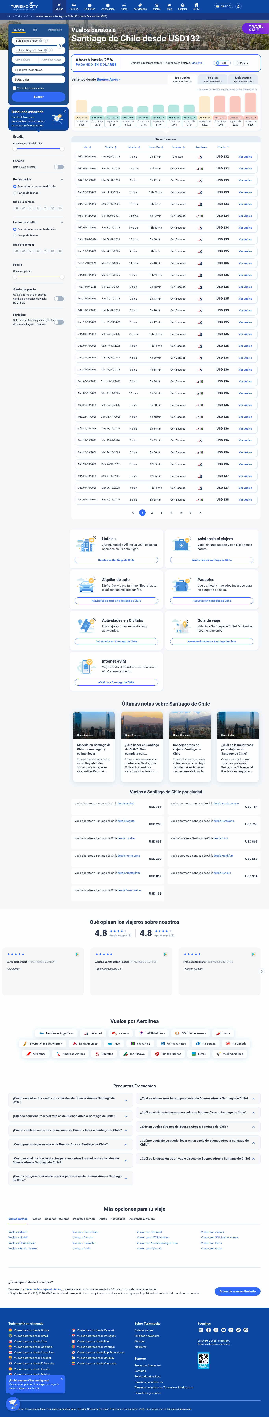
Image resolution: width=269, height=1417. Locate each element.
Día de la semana (24, 201)
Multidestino (55, 29)
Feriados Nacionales (146, 1335)
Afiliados (139, 1341)
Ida (35, 29)
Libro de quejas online (147, 1393)
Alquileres (140, 1346)
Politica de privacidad (147, 1376)
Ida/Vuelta (18, 29)
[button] (238, 6)
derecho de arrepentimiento (43, 1289)
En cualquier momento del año (37, 186)
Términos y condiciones (148, 1381)
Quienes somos (143, 1330)
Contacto (140, 1370)
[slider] (15, 148)
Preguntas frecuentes (147, 1365)
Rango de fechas (28, 192)
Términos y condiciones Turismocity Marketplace (163, 1387)
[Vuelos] (24, 6)
